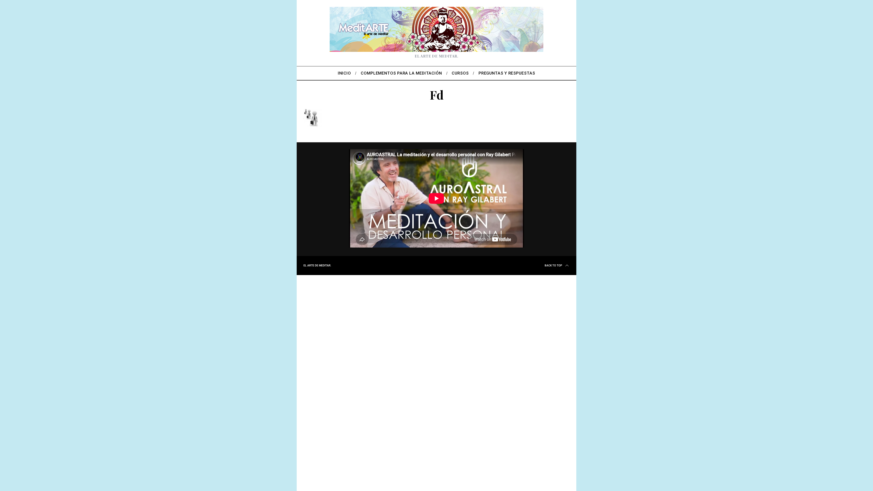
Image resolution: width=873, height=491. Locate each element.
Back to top (553, 265)
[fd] (313, 125)
